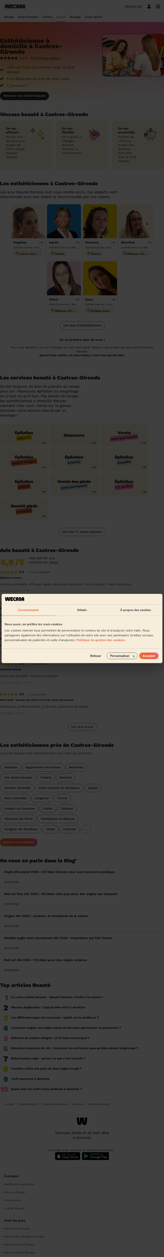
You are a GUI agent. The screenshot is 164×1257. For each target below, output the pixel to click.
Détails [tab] (82, 609)
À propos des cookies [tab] (135, 609)
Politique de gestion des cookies (100, 640)
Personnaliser (120, 656)
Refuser (95, 656)
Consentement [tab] (28, 609)
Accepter (149, 656)
